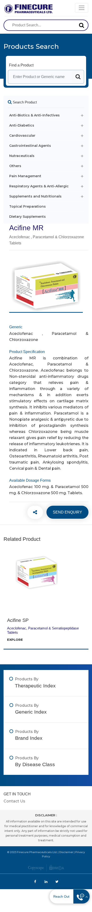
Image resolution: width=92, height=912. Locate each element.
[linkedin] (32, 512)
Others (15, 166)
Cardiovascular (22, 135)
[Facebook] (32, 512)
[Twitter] (32, 512)
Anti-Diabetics (21, 125)
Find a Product (21, 65)
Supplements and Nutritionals (35, 196)
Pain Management (25, 176)
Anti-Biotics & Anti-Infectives (34, 115)
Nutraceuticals (21, 156)
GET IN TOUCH (17, 794)
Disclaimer (66, 852)
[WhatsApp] (32, 512)
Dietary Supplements (27, 216)
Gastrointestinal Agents (30, 146)
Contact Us (14, 801)
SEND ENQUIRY (67, 512)
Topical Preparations (27, 206)
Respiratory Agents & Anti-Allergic (39, 186)
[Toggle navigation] (81, 7)
